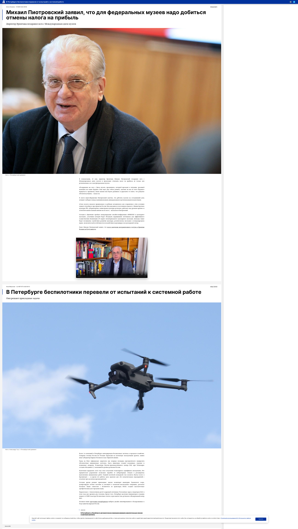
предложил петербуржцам (99, 501)
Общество (83, 509)
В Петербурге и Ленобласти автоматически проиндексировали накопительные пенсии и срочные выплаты (112, 513)
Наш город (213, 286)
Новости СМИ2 (8, 526)
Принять (260, 519)
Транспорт (213, 7)
